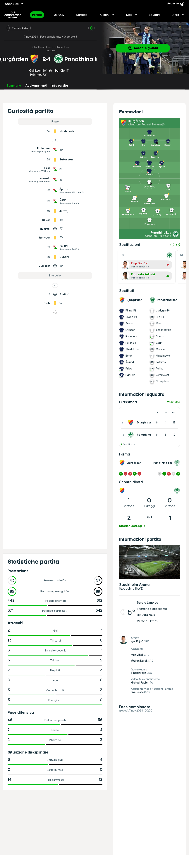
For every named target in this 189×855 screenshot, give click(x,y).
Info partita (59, 85)
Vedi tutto (173, 402)
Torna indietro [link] (20, 28)
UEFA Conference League (12, 14)
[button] (107, 14)
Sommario (14, 85)
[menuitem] (38, 14)
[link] (37, 14)
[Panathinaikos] (131, 435)
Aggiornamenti (36, 85)
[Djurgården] (131, 422)
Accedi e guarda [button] (146, 48)
